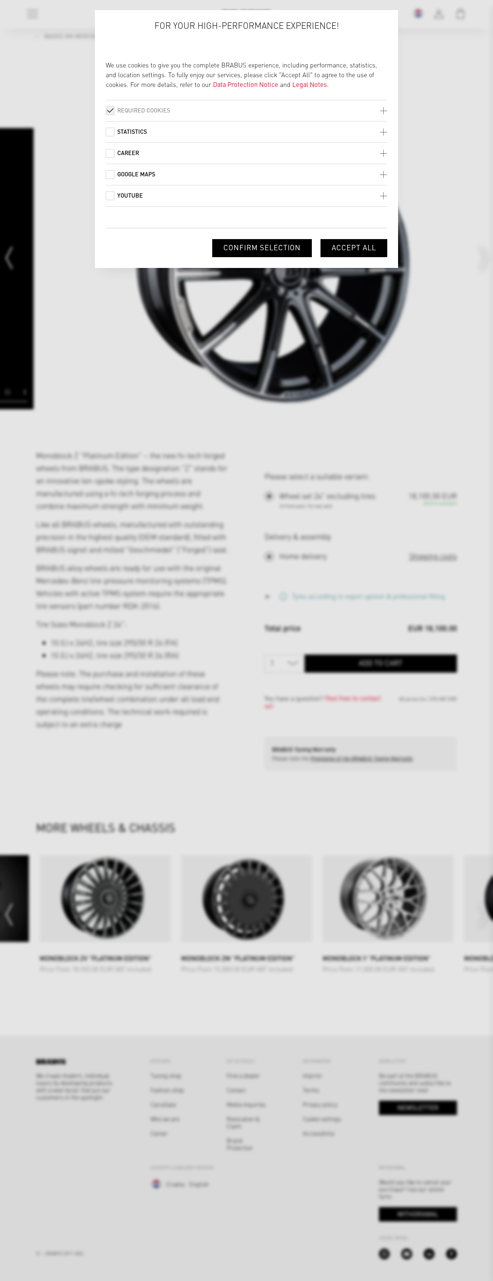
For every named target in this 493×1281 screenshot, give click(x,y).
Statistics (132, 131)
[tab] (246, 110)
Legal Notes (309, 84)
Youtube (130, 195)
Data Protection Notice (245, 84)
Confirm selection (262, 247)
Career (128, 153)
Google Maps (136, 174)
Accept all (354, 247)
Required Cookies (143, 110)
